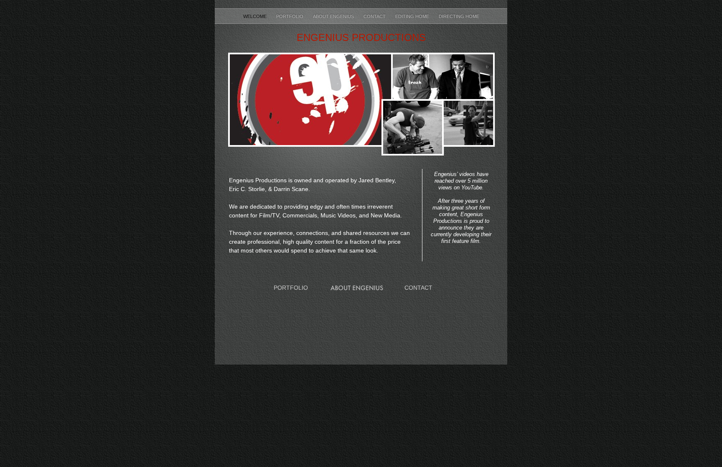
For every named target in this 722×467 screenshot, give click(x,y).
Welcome (255, 16)
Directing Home (459, 16)
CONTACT (418, 287)
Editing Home (412, 16)
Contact (375, 16)
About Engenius (334, 16)
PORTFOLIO (291, 287)
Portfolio (290, 16)
